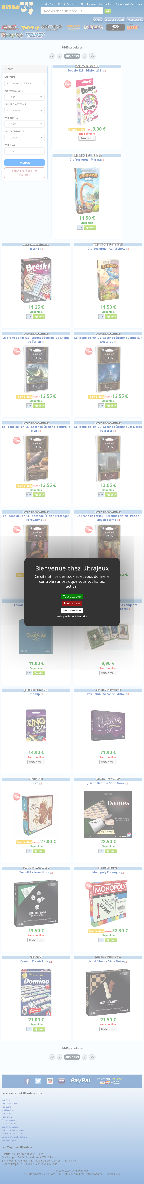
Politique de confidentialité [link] (72, 616)
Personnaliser (72, 610)
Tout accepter (72, 596)
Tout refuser (72, 603)
